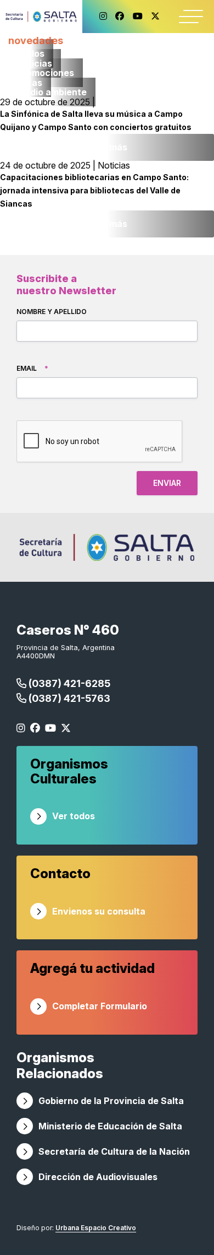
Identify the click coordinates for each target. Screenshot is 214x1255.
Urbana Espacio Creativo (95, 1228)
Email (32, 368)
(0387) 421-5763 (68, 698)
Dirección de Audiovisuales (97, 1176)
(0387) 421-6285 (68, 683)
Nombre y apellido (51, 311)
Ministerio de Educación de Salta (110, 1126)
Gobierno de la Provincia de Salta (111, 1100)
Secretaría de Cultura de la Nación (114, 1151)
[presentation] (99, 441)
